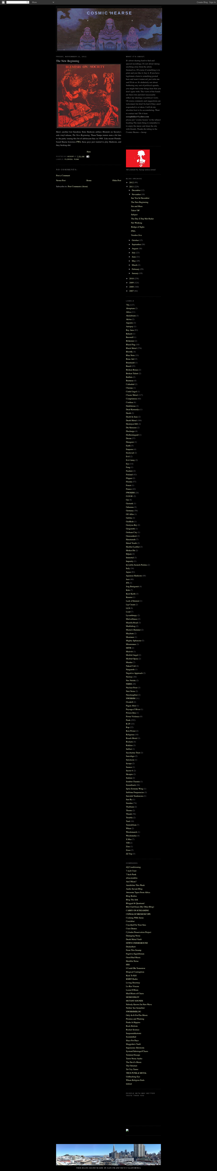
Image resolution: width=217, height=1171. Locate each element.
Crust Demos (131, 928)
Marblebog (131, 626)
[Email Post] (88, 156)
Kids (128, 590)
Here (89, 151)
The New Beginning (139, 202)
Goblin (129, 517)
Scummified (131, 1036)
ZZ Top (129, 853)
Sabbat (129, 748)
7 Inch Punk (131, 874)
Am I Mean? (131, 881)
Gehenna (130, 507)
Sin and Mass (136, 206)
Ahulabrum (131, 315)
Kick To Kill (131, 975)
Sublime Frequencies (135, 792)
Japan (128, 571)
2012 (131, 182)
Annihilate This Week (135, 885)
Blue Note (130, 355)
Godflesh (130, 521)
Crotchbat (130, 921)
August (135, 248)
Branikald (130, 362)
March (135, 265)
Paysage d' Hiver (133, 709)
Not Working (136, 222)
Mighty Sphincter (133, 640)
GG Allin (130, 514)
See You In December (140, 198)
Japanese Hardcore (134, 575)
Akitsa (129, 319)
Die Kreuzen (131, 427)
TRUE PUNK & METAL (136, 1072)
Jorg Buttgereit (132, 586)
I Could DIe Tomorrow (135, 968)
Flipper (129, 478)
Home (89, 180)
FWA (78, 141)
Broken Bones (132, 369)
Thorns (129, 810)
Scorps (129, 763)
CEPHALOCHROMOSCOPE (138, 914)
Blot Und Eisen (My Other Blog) (140, 906)
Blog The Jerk (132, 899)
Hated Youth (131, 543)
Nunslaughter (132, 694)
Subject (134, 214)
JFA (127, 582)
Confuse (129, 402)
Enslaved (130, 452)
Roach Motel (131, 738)
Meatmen (130, 637)
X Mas (129, 839)
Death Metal (131, 420)
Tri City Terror (132, 1069)
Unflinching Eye (133, 1076)
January (135, 273)
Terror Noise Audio (134, 1058)
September (136, 244)
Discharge (130, 431)
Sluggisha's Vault (133, 1044)
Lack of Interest (132, 600)
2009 (131, 282)
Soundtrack (131, 785)
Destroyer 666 (132, 423)
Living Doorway (133, 982)
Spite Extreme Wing (134, 788)
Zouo (128, 850)
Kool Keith (131, 593)
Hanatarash (131, 539)
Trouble (129, 817)
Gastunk (129, 503)
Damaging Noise (133, 935)
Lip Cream (130, 604)
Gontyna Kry (131, 525)
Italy (128, 568)
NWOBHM (130, 698)
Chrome (129, 387)
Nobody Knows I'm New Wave (139, 1004)
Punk (76, 159)
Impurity (129, 561)
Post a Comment (63, 175)
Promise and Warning (135, 1018)
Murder (129, 662)
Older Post (116, 180)
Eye (127, 463)
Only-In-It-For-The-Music (137, 1015)
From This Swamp (133, 950)
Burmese (129, 380)
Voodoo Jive (136, 235)
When (128, 828)
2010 (131, 278)
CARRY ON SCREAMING (137, 910)
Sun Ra (129, 799)
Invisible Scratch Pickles (136, 564)
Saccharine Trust (133, 752)
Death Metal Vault (134, 939)
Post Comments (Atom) (78, 186)
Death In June (132, 416)
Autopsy (129, 326)
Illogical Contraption (135, 971)
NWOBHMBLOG (133, 1011)
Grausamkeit (131, 535)
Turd (128, 821)
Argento (129, 322)
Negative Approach (134, 673)
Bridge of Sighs (137, 226)
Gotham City (131, 532)
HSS (128, 964)
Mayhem (130, 633)
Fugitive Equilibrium (135, 953)
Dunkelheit (131, 946)
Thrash (129, 813)
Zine (128, 846)
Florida (69, 159)
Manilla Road (132, 622)
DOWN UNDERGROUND (137, 942)
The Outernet (131, 1065)
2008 (131, 286)
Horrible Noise (132, 961)
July (134, 252)
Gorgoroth (130, 528)
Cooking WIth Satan (135, 917)
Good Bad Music (133, 957)
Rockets (129, 741)
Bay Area (130, 330)
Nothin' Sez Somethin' (135, 1007)
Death (128, 413)
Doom (128, 438)
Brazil (128, 366)
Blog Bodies (131, 895)
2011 (131, 186)
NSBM (129, 683)
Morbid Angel (132, 655)
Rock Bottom (132, 1025)
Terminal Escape (133, 1054)
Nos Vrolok (131, 680)
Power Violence (132, 716)
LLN (128, 608)
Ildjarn (129, 553)
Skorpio (129, 774)
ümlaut (129, 1083)
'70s (127, 304)
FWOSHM (130, 492)
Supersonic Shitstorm (135, 1047)
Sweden (129, 803)
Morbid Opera (132, 658)
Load (128, 611)
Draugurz (130, 441)
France (129, 488)
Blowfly (129, 351)
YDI (127, 842)
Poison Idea (131, 712)
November (136, 194)
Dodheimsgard (132, 434)
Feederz (129, 470)
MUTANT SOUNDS (134, 1000)
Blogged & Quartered (135, 903)
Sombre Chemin (133, 781)
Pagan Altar (131, 705)
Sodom (129, 777)
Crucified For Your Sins (136, 924)
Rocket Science (132, 1029)
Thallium (130, 806)
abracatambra (131, 877)
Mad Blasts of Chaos (135, 993)
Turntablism (131, 824)
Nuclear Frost (131, 687)
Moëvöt (129, 651)
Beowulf (129, 337)
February (136, 269)
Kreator (129, 597)
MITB (128, 647)
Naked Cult (131, 665)
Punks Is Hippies (133, 1022)
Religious (130, 734)
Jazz (128, 579)
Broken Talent (132, 373)
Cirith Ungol (131, 391)
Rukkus (129, 745)
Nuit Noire (130, 691)
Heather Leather (133, 546)
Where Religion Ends (135, 1080)
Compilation (131, 398)
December (136, 190)
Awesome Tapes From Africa (138, 892)
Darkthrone (131, 405)
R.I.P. (128, 723)
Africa (128, 311)
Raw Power (131, 730)
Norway (129, 676)
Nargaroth (130, 669)
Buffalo (129, 377)
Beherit (129, 333)
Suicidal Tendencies (134, 795)
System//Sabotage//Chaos (137, 1051)
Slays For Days (132, 1040)
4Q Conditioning (133, 867)
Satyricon (130, 759)
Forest (128, 485)
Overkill (129, 702)
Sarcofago (130, 756)
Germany (130, 510)
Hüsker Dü (130, 550)
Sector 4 (129, 770)
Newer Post (61, 180)
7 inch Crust (131, 870)
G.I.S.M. (129, 496)
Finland (129, 474)
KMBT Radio (132, 979)
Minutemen (131, 644)
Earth (128, 445)
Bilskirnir (130, 340)
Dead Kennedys (132, 409)
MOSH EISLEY (132, 997)
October (135, 240)
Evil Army (130, 460)
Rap (127, 727)
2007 (131, 290)
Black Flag (130, 344)
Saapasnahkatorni (133, 1033)
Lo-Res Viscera (132, 986)
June (134, 256)
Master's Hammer (133, 629)
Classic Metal (132, 395)
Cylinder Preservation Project (138, 932)
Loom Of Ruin (132, 989)
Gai (127, 499)
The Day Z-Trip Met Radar (142, 218)
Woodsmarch (131, 832)
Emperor (129, 449)
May (134, 260)
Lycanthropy (131, 615)
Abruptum (130, 308)
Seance (129, 767)
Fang (128, 467)
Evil (128, 456)
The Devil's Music (134, 1062)
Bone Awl (130, 358)
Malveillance (131, 618)
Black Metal (131, 348)
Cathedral (130, 384)
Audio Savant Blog (134, 888)
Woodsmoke (131, 835)
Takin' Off (135, 210)
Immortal (130, 557)
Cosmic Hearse (109, 13)
